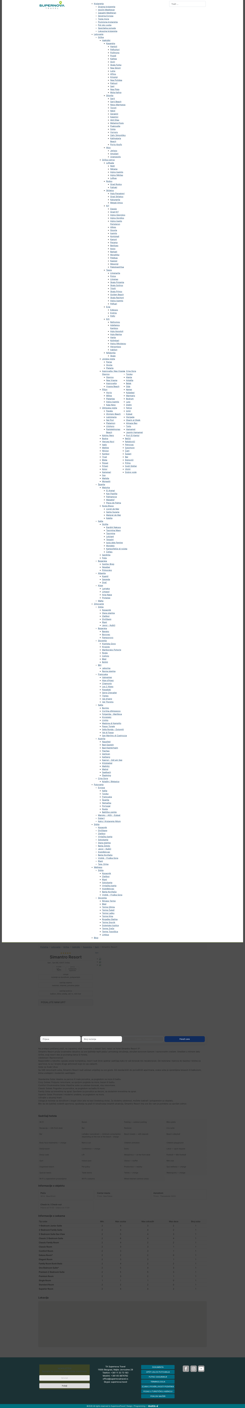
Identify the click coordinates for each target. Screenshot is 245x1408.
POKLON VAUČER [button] (157, 1396)
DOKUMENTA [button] (157, 1367)
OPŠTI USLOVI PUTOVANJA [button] (158, 1372)
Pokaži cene (185, 1039)
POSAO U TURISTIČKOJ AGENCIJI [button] (157, 1391)
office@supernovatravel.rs (115, 1379)
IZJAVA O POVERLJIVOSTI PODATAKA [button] (158, 1386)
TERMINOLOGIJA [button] (158, 1382)
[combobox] (187, 4)
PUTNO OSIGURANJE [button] (158, 1377)
